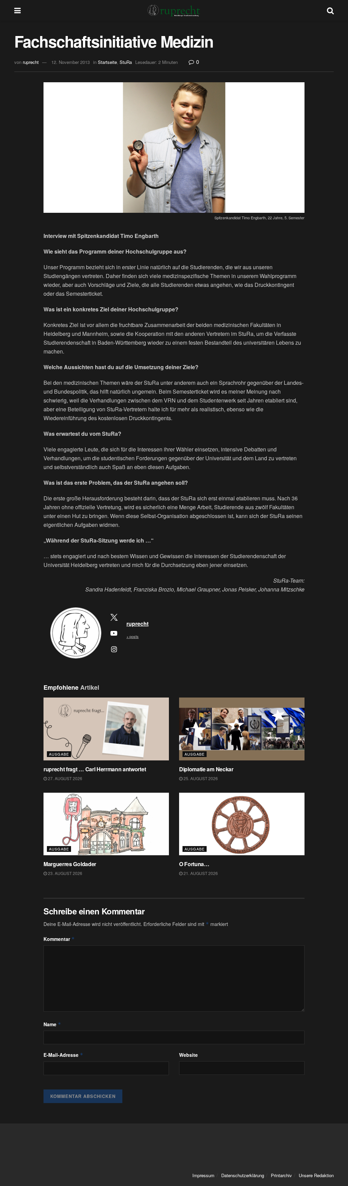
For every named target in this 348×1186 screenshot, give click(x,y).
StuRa (126, 62)
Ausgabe (59, 754)
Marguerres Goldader (71, 864)
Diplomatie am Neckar (206, 769)
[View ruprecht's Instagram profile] (114, 649)
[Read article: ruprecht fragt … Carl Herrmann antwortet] (106, 729)
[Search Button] (330, 10)
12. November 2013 (70, 62)
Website (188, 1054)
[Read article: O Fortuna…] (241, 824)
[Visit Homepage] (174, 10)
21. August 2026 (200, 873)
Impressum (203, 1175)
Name (52, 1024)
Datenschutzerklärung (242, 1175)
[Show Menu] (17, 10)
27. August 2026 (64, 778)
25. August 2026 (200, 778)
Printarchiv (281, 1175)
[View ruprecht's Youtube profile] (114, 633)
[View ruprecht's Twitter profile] (114, 617)
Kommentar (59, 938)
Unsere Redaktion (316, 1175)
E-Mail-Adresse (63, 1054)
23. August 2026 (64, 873)
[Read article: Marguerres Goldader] (106, 824)
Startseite (107, 62)
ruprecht (31, 62)
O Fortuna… (194, 864)
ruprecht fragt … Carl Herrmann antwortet (95, 769)
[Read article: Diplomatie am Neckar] (241, 729)
